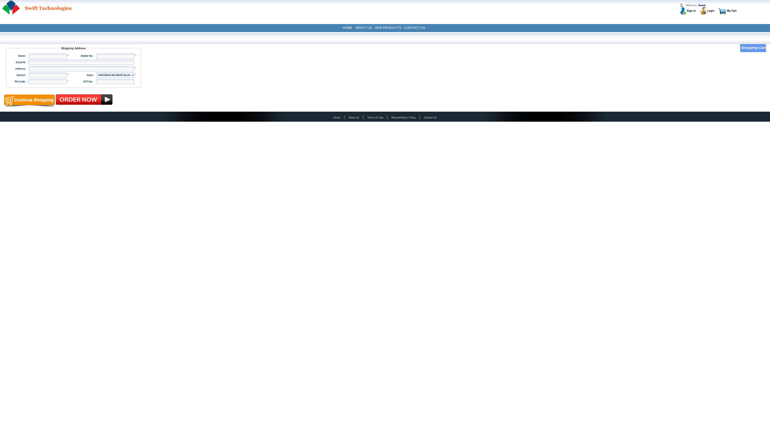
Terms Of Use (375, 117)
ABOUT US (363, 27)
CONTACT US (414, 27)
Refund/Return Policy (403, 117)
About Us (354, 117)
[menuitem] (347, 28)
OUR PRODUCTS (388, 27)
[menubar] (385, 28)
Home (336, 117)
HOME (347, 27)
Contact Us (430, 117)
